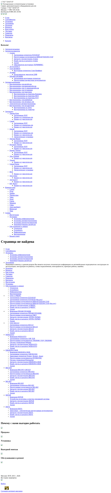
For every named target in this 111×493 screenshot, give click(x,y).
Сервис (8, 213)
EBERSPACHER (12, 350)
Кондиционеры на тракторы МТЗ (26, 96)
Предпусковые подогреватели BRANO (24, 374)
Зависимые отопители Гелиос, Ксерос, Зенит (26, 356)
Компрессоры (10, 187)
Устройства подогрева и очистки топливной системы (29, 399)
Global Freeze (14, 164)
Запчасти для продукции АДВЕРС (23, 305)
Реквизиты (9, 35)
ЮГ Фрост (13, 184)
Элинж (12, 160)
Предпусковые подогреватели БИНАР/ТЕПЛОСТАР (33, 57)
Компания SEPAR (16, 397)
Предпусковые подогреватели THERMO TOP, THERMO (31, 340)
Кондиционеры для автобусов (21, 84)
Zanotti (12, 129)
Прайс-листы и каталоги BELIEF (22, 391)
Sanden (12, 193)
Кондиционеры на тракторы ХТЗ (26, 98)
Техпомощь (9, 23)
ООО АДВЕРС (15, 296)
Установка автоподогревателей (25, 222)
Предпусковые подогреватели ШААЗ (24, 327)
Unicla (12, 201)
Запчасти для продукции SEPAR (22, 401)
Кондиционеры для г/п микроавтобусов (24, 88)
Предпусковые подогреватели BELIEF (24, 387)
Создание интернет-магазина (11, 491)
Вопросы (8, 27)
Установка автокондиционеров (25, 221)
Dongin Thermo (15, 150)
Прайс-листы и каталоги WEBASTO (23, 346)
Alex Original (14, 156)
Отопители (18, 228)
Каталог (8, 41)
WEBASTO (10, 335)
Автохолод (9, 111)
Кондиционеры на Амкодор (24, 109)
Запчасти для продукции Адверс (26, 59)
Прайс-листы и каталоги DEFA (21, 414)
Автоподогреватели (12, 51)
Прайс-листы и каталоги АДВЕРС (22, 307)
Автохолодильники (12, 49)
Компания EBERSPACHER (20, 352)
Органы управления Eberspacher (22, 360)
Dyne (11, 191)
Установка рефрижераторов (24, 219)
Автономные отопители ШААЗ (21, 325)
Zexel (11, 199)
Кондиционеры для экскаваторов (22, 106)
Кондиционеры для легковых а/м (22, 102)
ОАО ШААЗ (14, 323)
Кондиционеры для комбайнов (21, 100)
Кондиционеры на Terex (23, 107)
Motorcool (13, 209)
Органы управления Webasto (20, 342)
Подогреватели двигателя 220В (25, 74)
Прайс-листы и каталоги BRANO (22, 377)
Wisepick (13, 203)
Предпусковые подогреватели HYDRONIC (26, 358)
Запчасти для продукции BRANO (22, 375)
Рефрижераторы (20, 232)
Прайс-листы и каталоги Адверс (26, 61)
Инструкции (14, 215)
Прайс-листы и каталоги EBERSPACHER (25, 364)
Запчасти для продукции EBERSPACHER (25, 362)
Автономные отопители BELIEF (22, 385)
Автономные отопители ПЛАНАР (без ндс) (26, 299)
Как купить (9, 29)
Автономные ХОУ (21, 115)
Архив (16, 63)
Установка (9, 21)
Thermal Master (15, 139)
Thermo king (14, 195)
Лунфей (12, 72)
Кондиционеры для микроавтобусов (23, 86)
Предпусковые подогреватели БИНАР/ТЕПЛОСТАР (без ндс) (33, 303)
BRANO (9, 368)
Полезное (8, 25)
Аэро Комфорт (15, 69)
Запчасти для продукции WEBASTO (23, 344)
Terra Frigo (13, 176)
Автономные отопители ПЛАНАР (27, 55)
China (12, 205)
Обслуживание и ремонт (19, 226)
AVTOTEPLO (15, 67)
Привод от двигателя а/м (23, 119)
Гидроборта (18, 230)
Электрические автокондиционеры (23, 104)
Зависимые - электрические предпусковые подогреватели (31, 411)
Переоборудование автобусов (25, 224)
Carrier (12, 121)
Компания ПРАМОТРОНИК (20, 311)
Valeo (11, 197)
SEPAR (8, 395)
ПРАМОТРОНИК (16, 76)
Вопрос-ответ (15, 236)
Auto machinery (15, 207)
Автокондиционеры (12, 82)
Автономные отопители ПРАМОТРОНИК (26, 313)
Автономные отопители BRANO (22, 372)
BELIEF (8, 381)
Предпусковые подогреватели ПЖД (23, 315)
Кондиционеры (19, 234)
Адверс (12, 53)
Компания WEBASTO (18, 337)
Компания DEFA (16, 409)
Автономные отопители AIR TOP (22, 338)
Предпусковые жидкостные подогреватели (30, 80)
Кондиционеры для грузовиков (21, 90)
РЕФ (11, 172)
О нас (7, 18)
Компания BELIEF (17, 383)
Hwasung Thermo (16, 145)
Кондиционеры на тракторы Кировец (28, 94)
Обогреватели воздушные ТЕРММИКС (28, 65)
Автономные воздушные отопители (27, 78)
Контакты (8, 37)
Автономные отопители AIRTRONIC (24, 354)
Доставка (8, 31)
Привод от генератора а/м (23, 117)
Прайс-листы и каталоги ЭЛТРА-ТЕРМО (25, 319)
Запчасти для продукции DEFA (21, 413)
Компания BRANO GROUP (20, 370)
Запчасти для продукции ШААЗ (22, 329)
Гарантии (8, 33)
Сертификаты (10, 19)
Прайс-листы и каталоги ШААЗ (22, 331)
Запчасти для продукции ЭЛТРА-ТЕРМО (25, 317)
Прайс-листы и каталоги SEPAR (22, 403)
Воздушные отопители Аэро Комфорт (28, 70)
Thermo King (14, 113)
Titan (11, 211)
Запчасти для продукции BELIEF (22, 389)
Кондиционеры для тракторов (21, 92)
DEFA (8, 407)
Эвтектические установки (23, 137)
